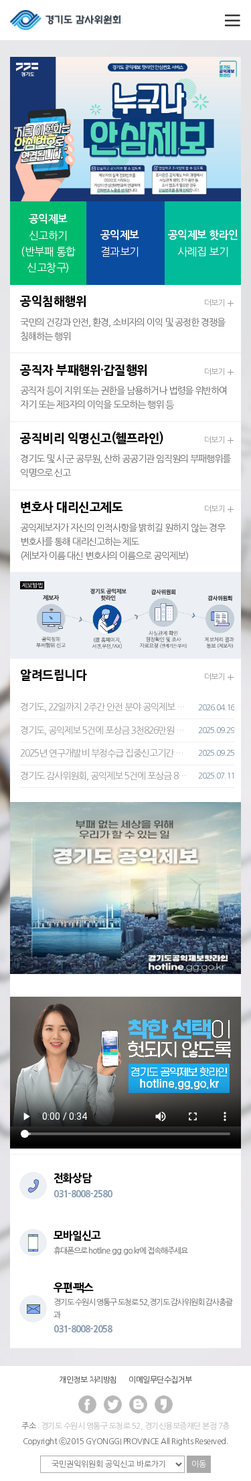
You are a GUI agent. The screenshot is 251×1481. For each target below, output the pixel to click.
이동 (198, 1464)
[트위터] (113, 1404)
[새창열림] (125, 887)
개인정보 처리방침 (88, 1380)
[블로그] (138, 1404)
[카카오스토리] (164, 1404)
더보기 (215, 303)
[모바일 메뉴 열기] (229, 20)
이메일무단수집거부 (160, 1380)
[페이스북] (87, 1404)
